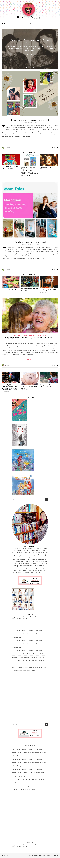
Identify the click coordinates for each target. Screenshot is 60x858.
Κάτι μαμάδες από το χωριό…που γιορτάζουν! (30, 120)
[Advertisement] (30, 697)
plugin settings (23, 618)
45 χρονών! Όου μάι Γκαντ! (28, 670)
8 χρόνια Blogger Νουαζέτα (47, 167)
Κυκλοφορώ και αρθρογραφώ (23, 335)
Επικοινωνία (42, 855)
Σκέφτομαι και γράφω (39, 335)
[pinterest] (7, 855)
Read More (30, 141)
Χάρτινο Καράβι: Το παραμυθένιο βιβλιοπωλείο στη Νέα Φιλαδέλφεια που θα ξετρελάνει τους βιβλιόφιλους (10, 387)
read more (30, 54)
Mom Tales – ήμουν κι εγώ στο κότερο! (30, 242)
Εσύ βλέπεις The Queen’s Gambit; (35, 654)
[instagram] (4, 855)
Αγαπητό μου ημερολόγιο (30, 118)
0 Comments (34, 122)
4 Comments (35, 244)
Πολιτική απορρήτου (34, 855)
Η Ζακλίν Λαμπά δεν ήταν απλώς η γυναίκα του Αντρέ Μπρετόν (30, 41)
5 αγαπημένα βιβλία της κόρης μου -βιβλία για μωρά (10, 167)
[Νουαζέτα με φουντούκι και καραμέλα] (30, 10)
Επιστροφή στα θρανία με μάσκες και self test (47, 385)
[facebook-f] (2, 855)
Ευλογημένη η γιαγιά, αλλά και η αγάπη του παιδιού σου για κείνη (30, 337)
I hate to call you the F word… (10, 289)
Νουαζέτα (7, 147)
